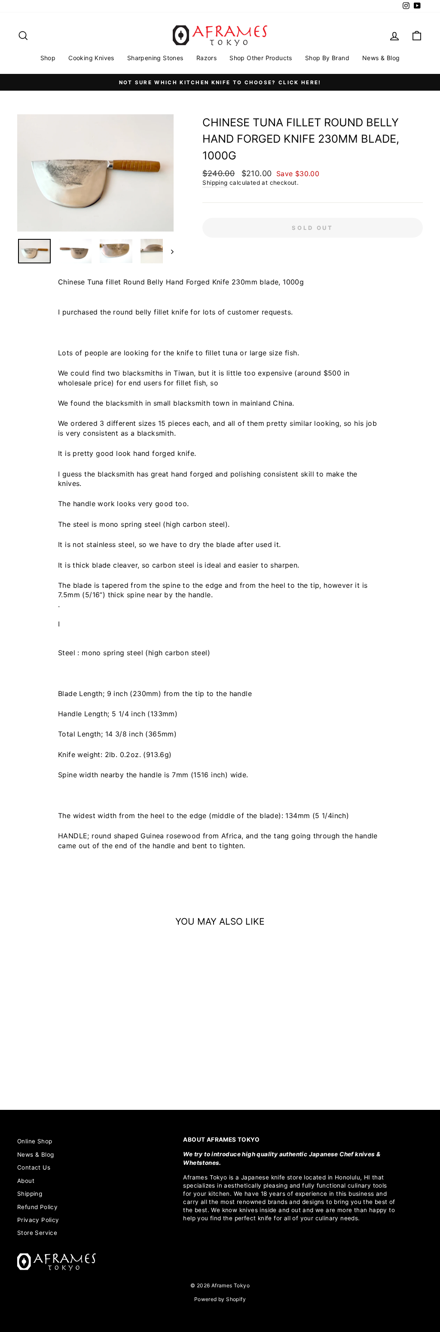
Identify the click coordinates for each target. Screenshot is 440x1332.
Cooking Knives (91, 57)
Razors (206, 57)
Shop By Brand (327, 57)
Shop (48, 57)
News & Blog (381, 57)
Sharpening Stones (155, 57)
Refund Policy (37, 1207)
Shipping (214, 182)
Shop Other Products (260, 57)
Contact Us (33, 1167)
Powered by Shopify (220, 1299)
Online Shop (34, 1141)
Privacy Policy (38, 1219)
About (25, 1180)
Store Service (37, 1232)
